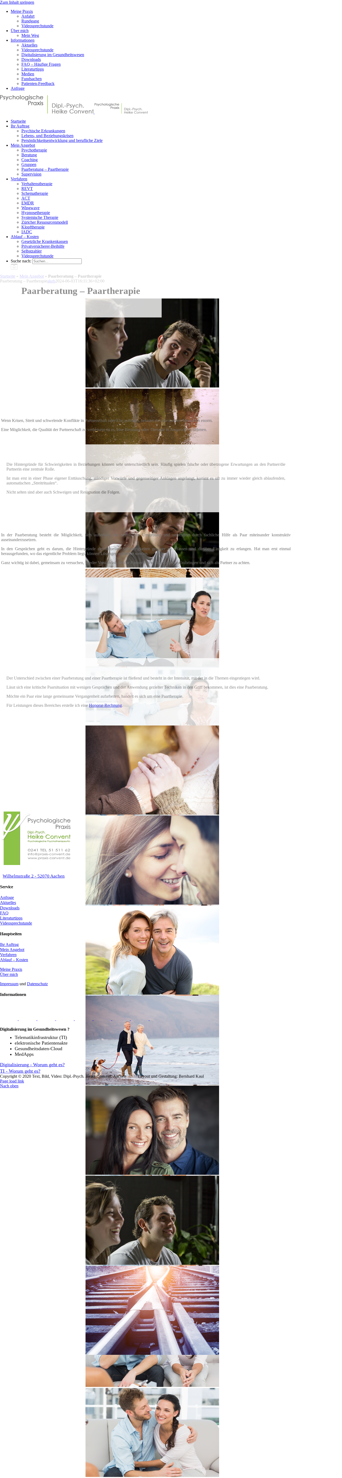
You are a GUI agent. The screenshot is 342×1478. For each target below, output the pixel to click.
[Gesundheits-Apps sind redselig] (28, 1019)
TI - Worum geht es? (20, 1071)
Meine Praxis (11, 969)
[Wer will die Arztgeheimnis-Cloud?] (103, 1019)
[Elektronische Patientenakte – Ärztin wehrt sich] (65, 1019)
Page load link (12, 1081)
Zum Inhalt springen (17, 2)
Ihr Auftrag (9, 944)
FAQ (4, 913)
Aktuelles (8, 902)
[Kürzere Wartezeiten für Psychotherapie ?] (140, 1019)
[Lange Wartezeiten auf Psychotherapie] (84, 1019)
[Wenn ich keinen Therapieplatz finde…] (121, 1019)
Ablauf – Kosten (14, 959)
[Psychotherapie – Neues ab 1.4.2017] (158, 1019)
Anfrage (7, 897)
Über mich (9, 974)
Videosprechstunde (16, 923)
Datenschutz (37, 984)
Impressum (9, 984)
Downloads (10, 908)
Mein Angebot (12, 949)
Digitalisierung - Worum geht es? (32, 1064)
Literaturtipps (11, 918)
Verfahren (8, 954)
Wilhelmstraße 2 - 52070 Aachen (34, 876)
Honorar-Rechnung (105, 705)
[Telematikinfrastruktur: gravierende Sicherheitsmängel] (46, 1019)
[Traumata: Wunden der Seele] (9, 1019)
